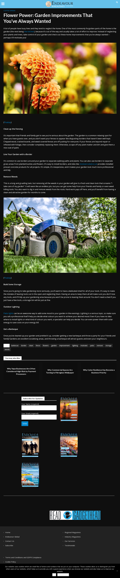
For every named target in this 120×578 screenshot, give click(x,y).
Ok (54, 575)
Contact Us (9, 541)
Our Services (70, 541)
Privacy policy (63, 575)
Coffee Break (9, 10)
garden (54, 345)
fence (38, 345)
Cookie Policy (10, 562)
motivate (84, 345)
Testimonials (70, 545)
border (23, 345)
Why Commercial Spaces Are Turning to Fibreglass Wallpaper (60, 371)
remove (100, 345)
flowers (46, 345)
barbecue (14, 345)
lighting (75, 345)
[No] (117, 571)
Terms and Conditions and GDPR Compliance (23, 557)
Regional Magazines (73, 532)
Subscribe (9, 545)
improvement (64, 345)
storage (108, 345)
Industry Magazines (73, 537)
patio (92, 345)
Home (7, 532)
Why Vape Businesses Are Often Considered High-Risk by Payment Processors (21, 371)
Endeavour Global (12, 537)
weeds (7, 349)
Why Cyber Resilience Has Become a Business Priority (99, 371)
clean (31, 345)
